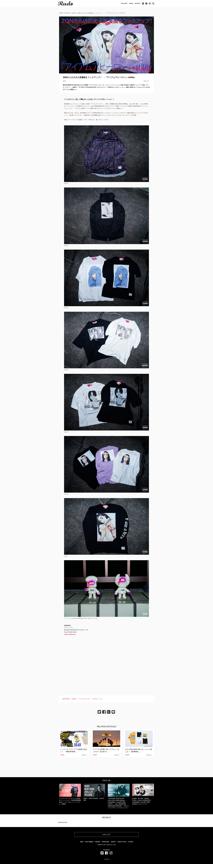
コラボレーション (97, 699)
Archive (67, 13)
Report (137, 3)
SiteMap (130, 841)
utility (74, 699)
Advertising (105, 841)
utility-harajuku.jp (69, 634)
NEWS (74, 13)
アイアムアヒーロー (84, 699)
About (82, 841)
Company (97, 841)
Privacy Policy (122, 841)
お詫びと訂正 (106, 834)
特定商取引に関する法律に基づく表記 (106, 844)
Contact (113, 841)
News (131, 3)
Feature (124, 3)
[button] (61, 790)
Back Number (89, 841)
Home (61, 13)
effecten (66, 699)
